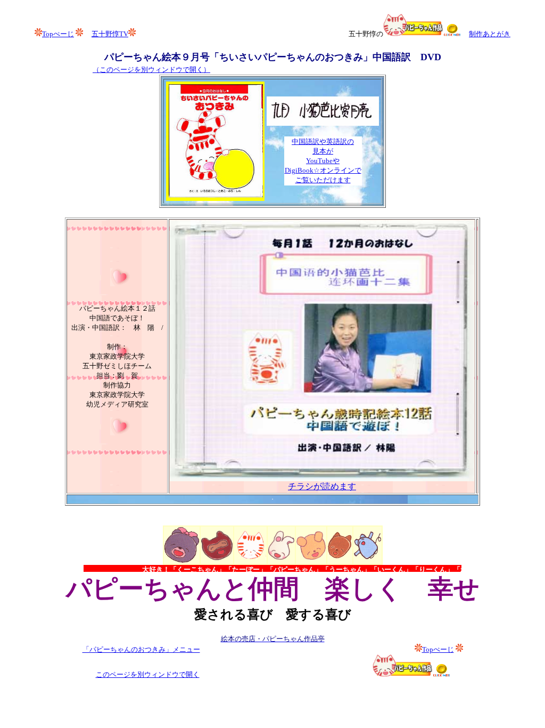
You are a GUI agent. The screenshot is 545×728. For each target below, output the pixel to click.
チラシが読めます (322, 486)
